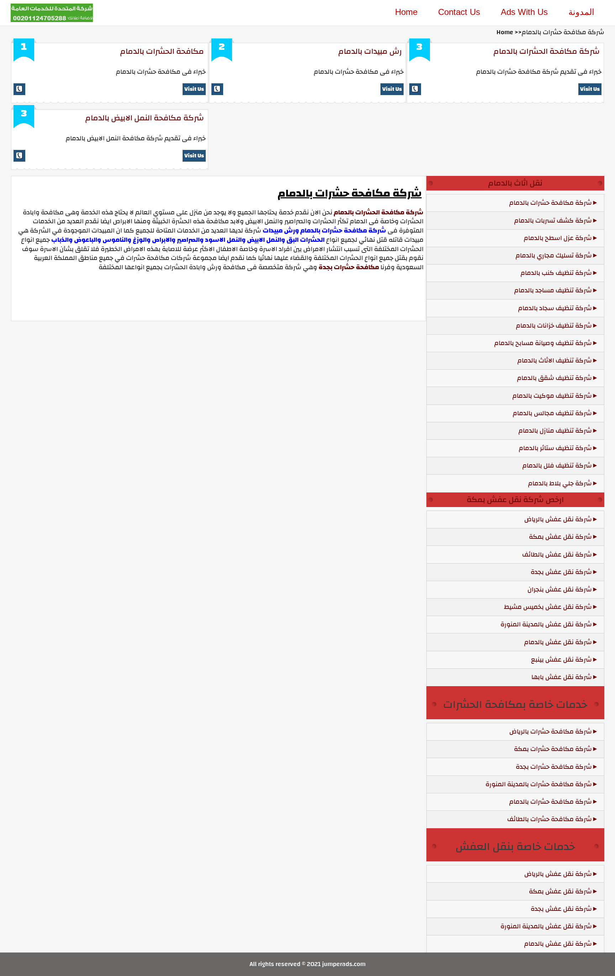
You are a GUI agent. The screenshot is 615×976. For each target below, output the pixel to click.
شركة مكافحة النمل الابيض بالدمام (144, 118)
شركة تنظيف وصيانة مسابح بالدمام (543, 343)
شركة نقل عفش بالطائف (557, 554)
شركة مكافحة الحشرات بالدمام (547, 51)
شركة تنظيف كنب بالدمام (556, 273)
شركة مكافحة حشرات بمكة (553, 749)
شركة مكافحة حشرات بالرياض (550, 731)
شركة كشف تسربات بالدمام (553, 220)
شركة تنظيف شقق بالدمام (554, 378)
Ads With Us (524, 12)
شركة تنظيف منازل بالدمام (555, 431)
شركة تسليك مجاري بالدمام (554, 255)
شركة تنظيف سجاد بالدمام (555, 308)
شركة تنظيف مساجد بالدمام (553, 290)
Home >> (509, 32)
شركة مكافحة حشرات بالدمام (550, 203)
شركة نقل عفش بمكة (560, 537)
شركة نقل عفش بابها (561, 677)
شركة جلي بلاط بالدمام (560, 483)
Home (406, 12)
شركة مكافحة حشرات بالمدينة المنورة (538, 784)
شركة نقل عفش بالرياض (558, 519)
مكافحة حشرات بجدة (349, 267)
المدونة (581, 12)
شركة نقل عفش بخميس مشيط (548, 607)
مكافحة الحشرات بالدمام (162, 51)
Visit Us (194, 89)
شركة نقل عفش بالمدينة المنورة (546, 624)
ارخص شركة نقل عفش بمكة (515, 499)
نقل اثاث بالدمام (515, 183)
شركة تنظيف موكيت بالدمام (552, 396)
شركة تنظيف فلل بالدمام (557, 465)
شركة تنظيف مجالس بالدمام (552, 413)
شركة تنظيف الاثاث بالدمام (554, 360)
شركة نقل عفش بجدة (561, 572)
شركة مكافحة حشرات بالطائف (549, 819)
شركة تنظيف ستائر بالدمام (555, 448)
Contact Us (459, 12)
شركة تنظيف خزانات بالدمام (554, 326)
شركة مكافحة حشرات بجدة (554, 767)
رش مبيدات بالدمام (370, 51)
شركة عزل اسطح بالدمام (558, 238)
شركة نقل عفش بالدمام (558, 642)
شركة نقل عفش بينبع (561, 660)
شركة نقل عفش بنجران (559, 589)
